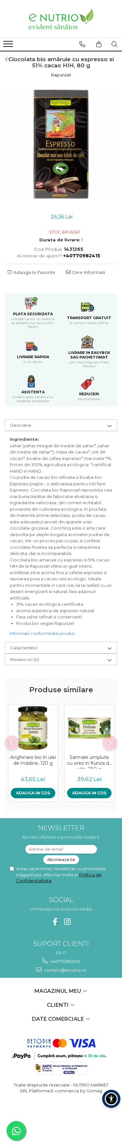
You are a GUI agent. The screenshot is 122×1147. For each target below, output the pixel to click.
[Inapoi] (5, 59)
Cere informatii (88, 272)
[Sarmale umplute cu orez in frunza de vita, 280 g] (89, 728)
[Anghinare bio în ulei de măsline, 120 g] (33, 728)
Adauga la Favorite (33, 272)
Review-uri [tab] (24, 659)
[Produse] (9, 46)
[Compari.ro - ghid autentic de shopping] (61, 1116)
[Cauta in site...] (114, 44)
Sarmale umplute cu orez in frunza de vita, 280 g (89, 761)
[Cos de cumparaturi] (99, 44)
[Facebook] (55, 921)
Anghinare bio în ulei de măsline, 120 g (33, 760)
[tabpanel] (61, 144)
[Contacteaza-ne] (82, 44)
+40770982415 (64, 961)
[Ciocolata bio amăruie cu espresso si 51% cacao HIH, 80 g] (61, 144)
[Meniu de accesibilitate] (111, 1099)
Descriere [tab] (20, 425)
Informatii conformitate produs (42, 633)
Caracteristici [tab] (24, 647)
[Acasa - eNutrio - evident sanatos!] (61, 18)
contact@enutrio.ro (64, 970)
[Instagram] (67, 921)
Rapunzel (61, 74)
